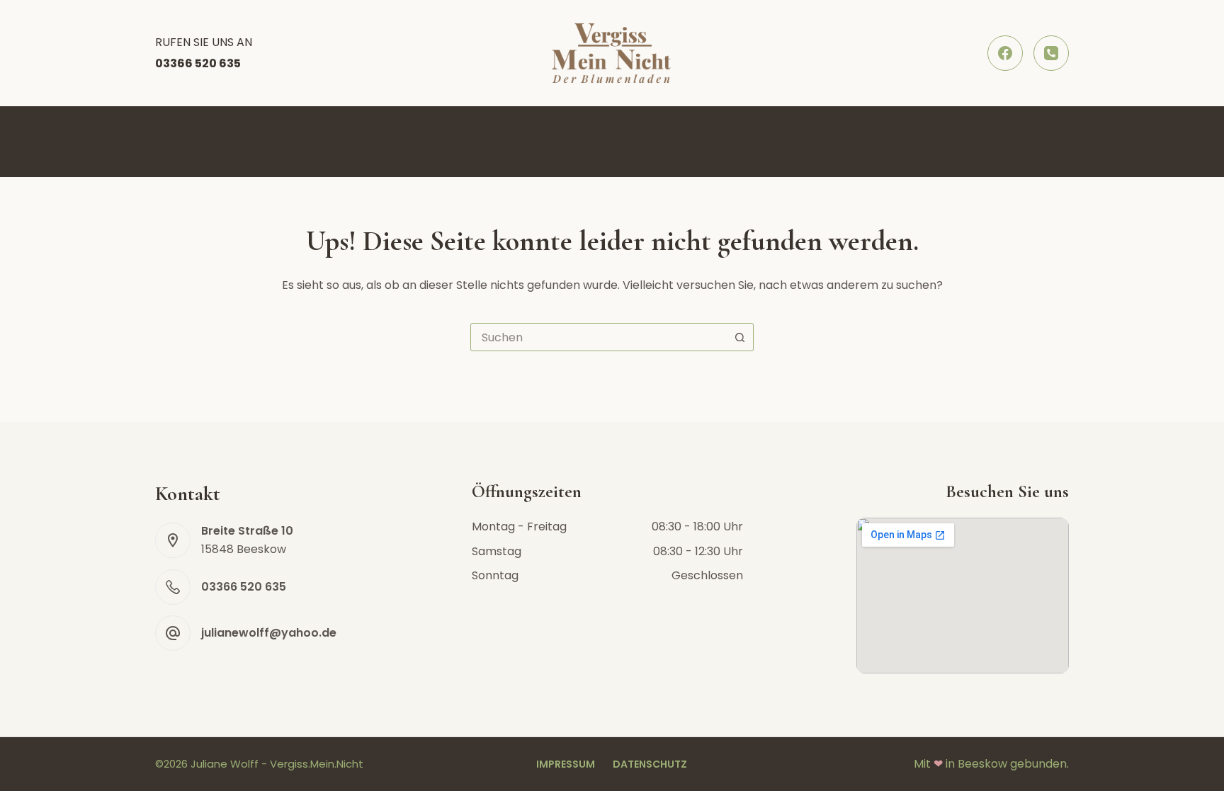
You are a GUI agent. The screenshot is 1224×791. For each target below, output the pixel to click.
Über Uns (693, 141)
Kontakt (783, 141)
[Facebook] (1005, 53)
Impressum (565, 764)
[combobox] (598, 337)
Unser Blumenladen (573, 141)
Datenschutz (650, 764)
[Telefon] (1051, 53)
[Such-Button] (739, 337)
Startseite (446, 141)
